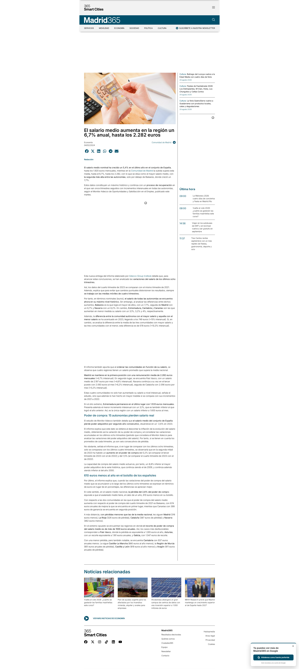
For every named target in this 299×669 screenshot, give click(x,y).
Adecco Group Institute (140, 276)
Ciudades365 (167, 643)
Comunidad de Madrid (161, 142)
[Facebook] (85, 642)
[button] (86, 151)
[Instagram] (99, 642)
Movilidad (104, 28)
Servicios (89, 28)
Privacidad (210, 640)
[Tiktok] (106, 642)
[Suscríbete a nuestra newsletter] (177, 28)
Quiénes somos (168, 639)
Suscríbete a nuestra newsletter (197, 28)
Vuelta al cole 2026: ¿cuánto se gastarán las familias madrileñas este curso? (98, 602)
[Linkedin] (113, 642)
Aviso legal (210, 636)
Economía (119, 28)
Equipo (164, 647)
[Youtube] (120, 642)
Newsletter (166, 651)
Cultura (162, 28)
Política (148, 28)
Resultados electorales (171, 634)
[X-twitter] (92, 642)
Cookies (211, 644)
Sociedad (134, 28)
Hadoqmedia (209, 631)
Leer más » (87, 608)
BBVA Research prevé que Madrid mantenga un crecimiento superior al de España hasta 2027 (200, 602)
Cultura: (183, 74)
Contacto (165, 655)
